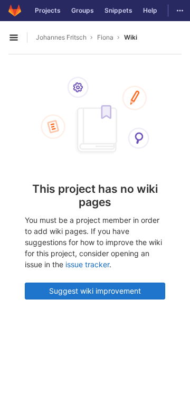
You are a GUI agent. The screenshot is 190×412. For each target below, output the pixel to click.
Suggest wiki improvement (95, 290)
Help (150, 10)
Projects (48, 10)
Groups (82, 10)
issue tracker (87, 264)
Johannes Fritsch (61, 37)
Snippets (118, 10)
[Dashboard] (14, 10)
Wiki (130, 37)
